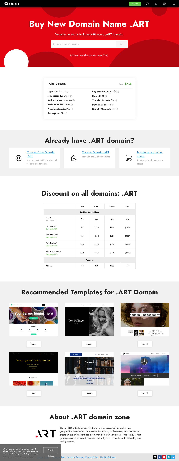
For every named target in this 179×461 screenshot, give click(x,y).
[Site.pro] (155, 457)
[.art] (46, 433)
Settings (51, 456)
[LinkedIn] (169, 457)
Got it (50, 450)
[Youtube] (164, 457)
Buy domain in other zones (150, 154)
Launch (33, 344)
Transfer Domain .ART (95, 152)
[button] (135, 4)
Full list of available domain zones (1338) (89, 55)
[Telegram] (173, 457)
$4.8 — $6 (111, 91)
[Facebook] (160, 457)
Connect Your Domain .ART (41, 154)
